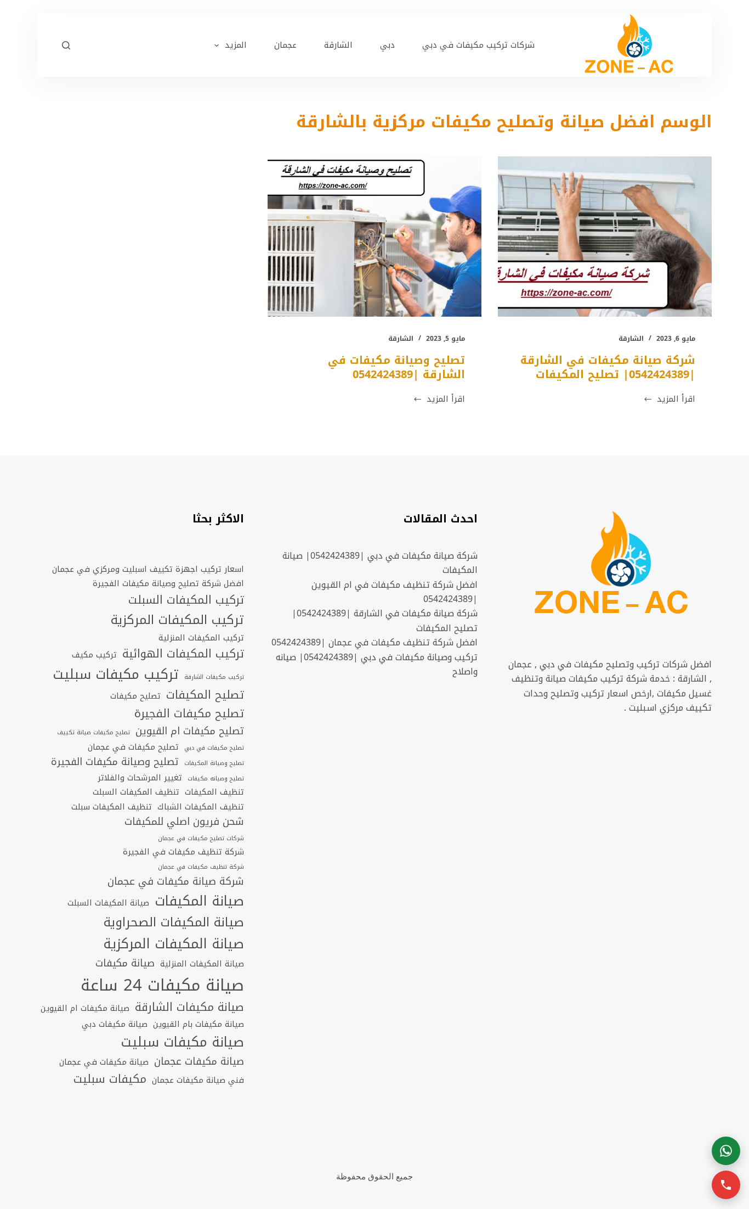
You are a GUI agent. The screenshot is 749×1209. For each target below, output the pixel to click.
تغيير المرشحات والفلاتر (140, 777)
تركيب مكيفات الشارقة (214, 677)
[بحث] (66, 45)
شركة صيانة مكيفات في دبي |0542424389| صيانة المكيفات (380, 562)
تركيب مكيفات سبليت (116, 674)
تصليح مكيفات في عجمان (133, 746)
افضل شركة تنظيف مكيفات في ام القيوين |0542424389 (394, 592)
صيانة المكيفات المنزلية (202, 963)
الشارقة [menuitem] (338, 45)
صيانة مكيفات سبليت (182, 1042)
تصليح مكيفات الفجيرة (189, 714)
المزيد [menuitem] (236, 45)
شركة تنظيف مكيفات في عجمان (201, 867)
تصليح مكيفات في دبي (214, 748)
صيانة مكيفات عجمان (199, 1062)
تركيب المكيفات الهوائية (183, 654)
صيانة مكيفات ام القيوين (85, 1008)
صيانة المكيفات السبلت (108, 902)
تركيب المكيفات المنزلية (201, 637)
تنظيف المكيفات (214, 791)
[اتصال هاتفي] (726, 1185)
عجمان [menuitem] (285, 45)
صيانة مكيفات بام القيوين (198, 1024)
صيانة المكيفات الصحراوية (174, 922)
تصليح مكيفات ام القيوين (189, 731)
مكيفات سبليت (109, 1079)
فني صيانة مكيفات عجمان (198, 1080)
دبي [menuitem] (387, 45)
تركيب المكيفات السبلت (186, 600)
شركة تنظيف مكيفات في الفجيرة (183, 851)
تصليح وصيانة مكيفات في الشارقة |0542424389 (396, 367)
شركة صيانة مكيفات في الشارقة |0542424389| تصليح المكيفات (607, 367)
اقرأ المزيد (669, 399)
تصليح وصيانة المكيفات (214, 763)
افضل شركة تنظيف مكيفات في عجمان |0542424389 (374, 642)
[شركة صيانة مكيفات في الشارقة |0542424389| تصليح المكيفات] (605, 236)
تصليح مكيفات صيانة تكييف (93, 733)
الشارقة (631, 339)
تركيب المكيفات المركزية (177, 620)
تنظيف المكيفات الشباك (200, 806)
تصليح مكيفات (135, 695)
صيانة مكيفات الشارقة (189, 1007)
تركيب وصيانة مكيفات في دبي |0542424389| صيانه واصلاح (377, 664)
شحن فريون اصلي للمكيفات (184, 822)
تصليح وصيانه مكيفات (216, 779)
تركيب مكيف (94, 654)
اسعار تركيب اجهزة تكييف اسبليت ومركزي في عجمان (148, 569)
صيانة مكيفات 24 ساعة (162, 985)
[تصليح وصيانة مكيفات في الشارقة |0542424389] (374, 236)
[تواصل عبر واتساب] (726, 1151)
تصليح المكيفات (205, 695)
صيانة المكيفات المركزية (173, 944)
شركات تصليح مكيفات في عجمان (201, 839)
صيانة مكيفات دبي (114, 1024)
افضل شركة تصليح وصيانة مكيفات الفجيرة (168, 583)
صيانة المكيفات (199, 901)
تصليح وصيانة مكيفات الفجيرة (115, 762)
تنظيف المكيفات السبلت (136, 791)
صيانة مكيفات (125, 963)
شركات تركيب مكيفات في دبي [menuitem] (478, 45)
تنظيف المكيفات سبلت (111, 806)
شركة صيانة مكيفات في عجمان (175, 882)
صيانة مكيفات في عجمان (104, 1062)
